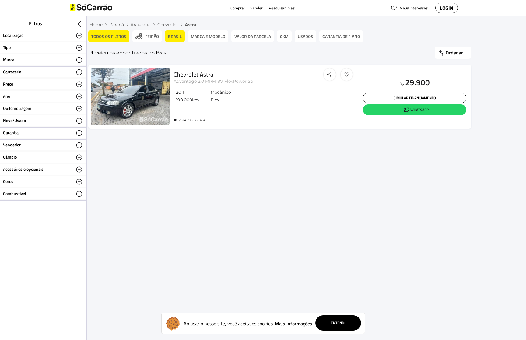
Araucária (141, 25)
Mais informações (293, 323)
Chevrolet (167, 25)
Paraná (116, 25)
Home (96, 25)
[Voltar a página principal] (103, 8)
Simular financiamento (415, 98)
